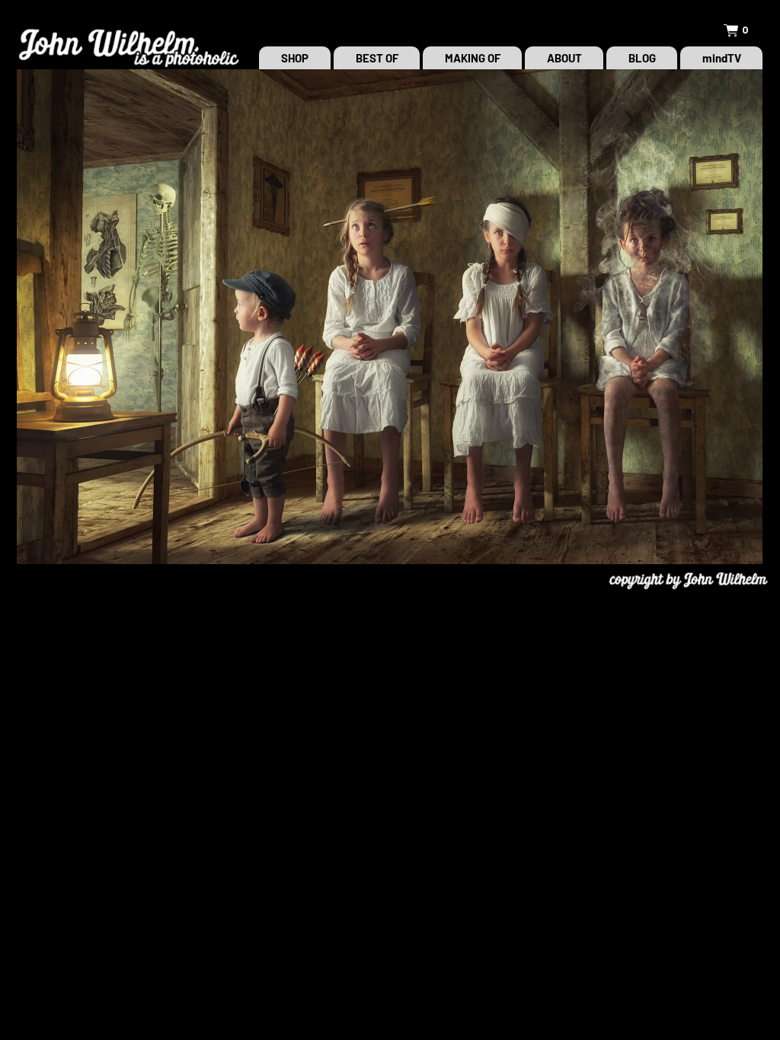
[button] (744, 30)
